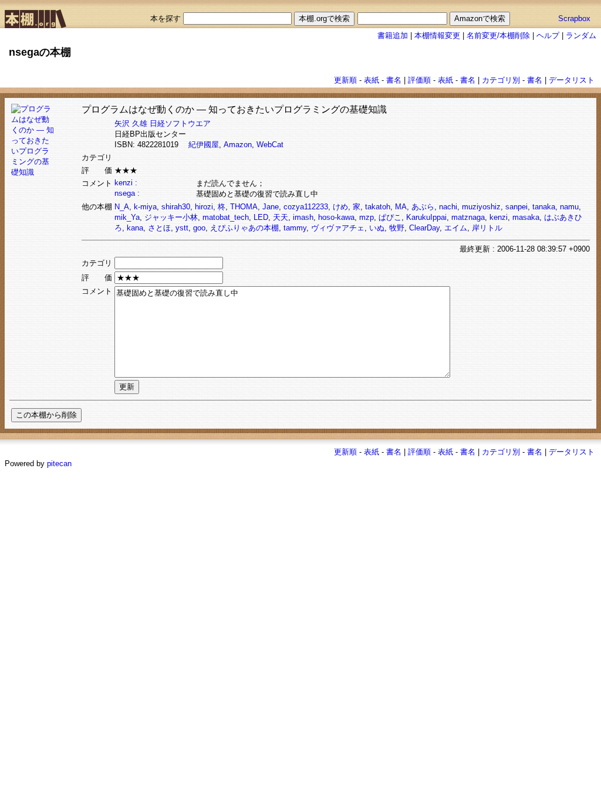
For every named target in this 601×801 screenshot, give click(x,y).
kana (135, 227)
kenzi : (125, 182)
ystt (181, 227)
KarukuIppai (426, 217)
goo (199, 227)
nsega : (127, 193)
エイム (455, 227)
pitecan (59, 463)
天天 (280, 217)
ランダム (581, 35)
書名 (393, 80)
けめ (340, 206)
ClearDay (424, 227)
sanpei (516, 206)
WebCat (269, 144)
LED (261, 217)
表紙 (371, 80)
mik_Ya (127, 217)
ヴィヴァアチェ (337, 227)
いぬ (376, 227)
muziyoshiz (481, 206)
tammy (294, 227)
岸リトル (487, 227)
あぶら (422, 206)
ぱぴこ (390, 217)
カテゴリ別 (501, 80)
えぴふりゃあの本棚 (244, 227)
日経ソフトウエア (180, 123)
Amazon (238, 144)
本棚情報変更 (437, 35)
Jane (270, 206)
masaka (525, 217)
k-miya (145, 206)
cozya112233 (305, 206)
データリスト (572, 80)
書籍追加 (392, 35)
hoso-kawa (336, 217)
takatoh (377, 206)
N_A (121, 206)
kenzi (498, 217)
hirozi (204, 206)
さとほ (159, 227)
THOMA (244, 206)
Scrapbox (574, 18)
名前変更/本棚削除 (498, 35)
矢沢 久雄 (130, 123)
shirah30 (175, 206)
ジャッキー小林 (171, 217)
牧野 (396, 227)
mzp (366, 217)
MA (401, 206)
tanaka (543, 206)
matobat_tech (225, 217)
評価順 (419, 80)
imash (303, 217)
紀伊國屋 (203, 144)
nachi (448, 206)
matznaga (468, 217)
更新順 (345, 80)
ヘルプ (547, 35)
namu (569, 206)
